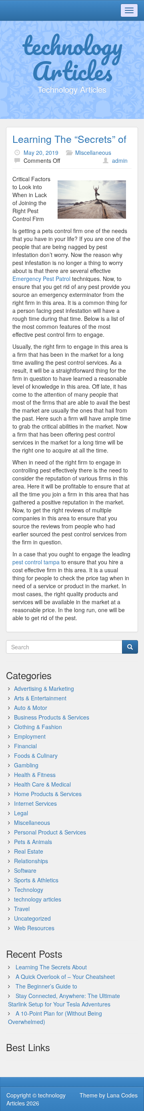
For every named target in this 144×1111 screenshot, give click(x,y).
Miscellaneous (93, 152)
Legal (21, 813)
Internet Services (35, 803)
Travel (22, 909)
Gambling (26, 765)
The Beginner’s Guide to (46, 986)
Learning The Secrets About (51, 967)
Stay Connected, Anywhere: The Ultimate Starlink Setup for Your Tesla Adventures (64, 1000)
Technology (28, 890)
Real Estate (28, 851)
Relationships (31, 861)
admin (120, 160)
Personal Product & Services (50, 832)
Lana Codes (122, 1095)
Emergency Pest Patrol (41, 279)
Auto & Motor (30, 708)
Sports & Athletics (36, 880)
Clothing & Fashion (38, 727)
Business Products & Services (51, 717)
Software (25, 870)
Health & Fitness (35, 775)
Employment (30, 736)
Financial (25, 746)
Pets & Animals (33, 842)
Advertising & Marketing (44, 688)
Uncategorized (32, 918)
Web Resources (34, 928)
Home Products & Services (48, 794)
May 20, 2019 (41, 152)
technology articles (37, 899)
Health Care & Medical (42, 784)
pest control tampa (36, 562)
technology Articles (72, 58)
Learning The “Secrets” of (69, 138)
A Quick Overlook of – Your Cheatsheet (65, 977)
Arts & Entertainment (40, 698)
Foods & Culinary (36, 755)
